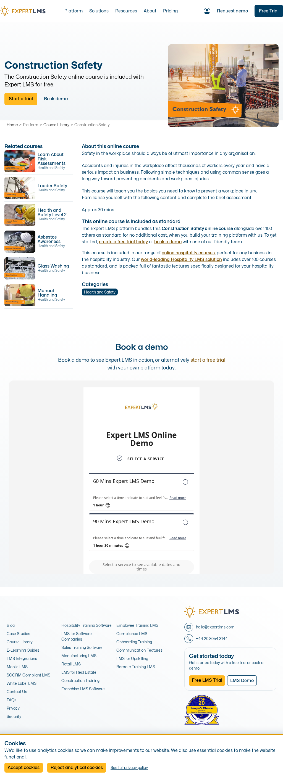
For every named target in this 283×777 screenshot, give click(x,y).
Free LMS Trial (207, 680)
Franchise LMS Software (83, 688)
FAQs (11, 699)
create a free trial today (123, 241)
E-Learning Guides (23, 650)
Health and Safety (100, 292)
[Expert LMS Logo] (25, 11)
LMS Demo (242, 680)
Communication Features (139, 650)
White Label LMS (21, 683)
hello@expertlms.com (215, 627)
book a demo (168, 241)
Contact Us (17, 691)
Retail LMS (71, 664)
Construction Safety (92, 124)
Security (14, 716)
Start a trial (21, 98)
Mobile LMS (17, 666)
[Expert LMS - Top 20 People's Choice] (201, 710)
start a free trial (207, 360)
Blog (11, 625)
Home (12, 124)
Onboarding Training (134, 641)
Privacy (13, 708)
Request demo (232, 11)
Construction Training (80, 680)
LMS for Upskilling (132, 658)
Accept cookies (24, 767)
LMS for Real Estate (78, 672)
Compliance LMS (131, 633)
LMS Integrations (22, 658)
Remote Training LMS (135, 666)
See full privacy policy (129, 767)
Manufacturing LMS (78, 655)
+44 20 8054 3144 (212, 638)
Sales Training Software (82, 647)
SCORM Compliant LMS (28, 675)
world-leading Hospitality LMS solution (181, 259)
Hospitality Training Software (86, 625)
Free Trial (269, 11)
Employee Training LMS (137, 625)
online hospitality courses (188, 252)
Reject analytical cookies (77, 767)
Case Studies (18, 633)
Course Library (56, 124)
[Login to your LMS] (207, 11)
